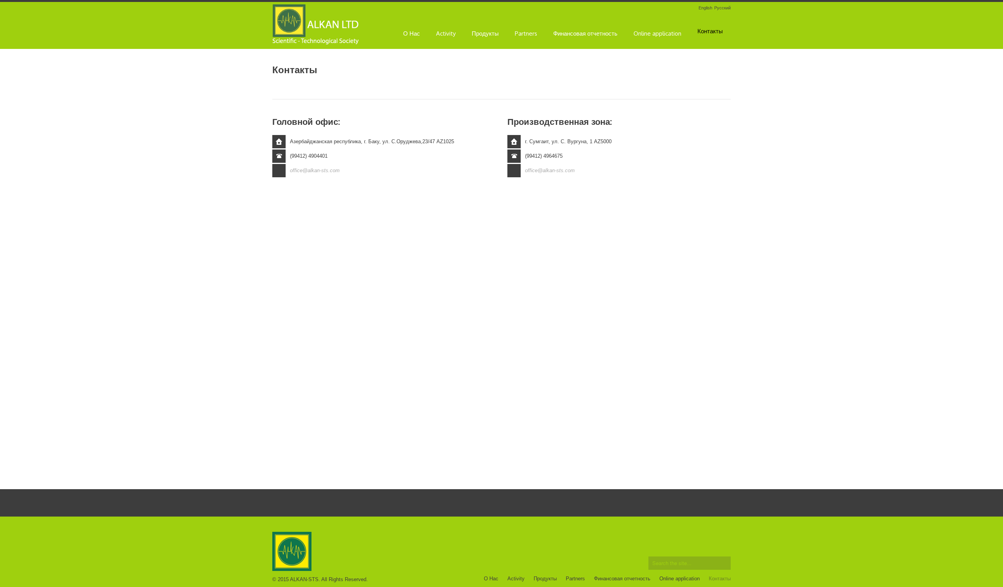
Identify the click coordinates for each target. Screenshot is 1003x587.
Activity (446, 33)
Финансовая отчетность (585, 33)
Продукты (485, 33)
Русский (722, 8)
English (705, 8)
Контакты (710, 31)
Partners (526, 33)
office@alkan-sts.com (315, 170)
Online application (657, 33)
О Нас (411, 33)
